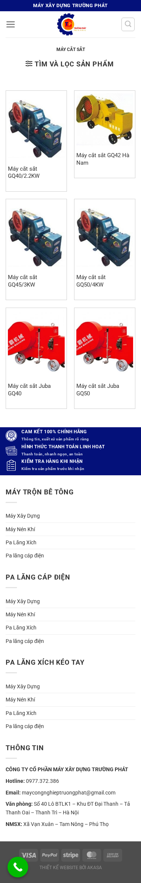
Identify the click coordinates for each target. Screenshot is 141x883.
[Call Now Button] (18, 867)
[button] (11, 24)
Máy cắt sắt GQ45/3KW (22, 281)
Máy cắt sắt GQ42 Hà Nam (102, 159)
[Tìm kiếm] (128, 24)
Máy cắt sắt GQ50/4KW (91, 281)
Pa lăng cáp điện (25, 556)
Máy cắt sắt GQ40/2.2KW (23, 172)
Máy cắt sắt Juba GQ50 (97, 389)
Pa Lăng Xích (21, 542)
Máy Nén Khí (20, 529)
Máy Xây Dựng (23, 516)
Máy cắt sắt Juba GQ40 (29, 389)
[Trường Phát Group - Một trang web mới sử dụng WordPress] (70, 24)
